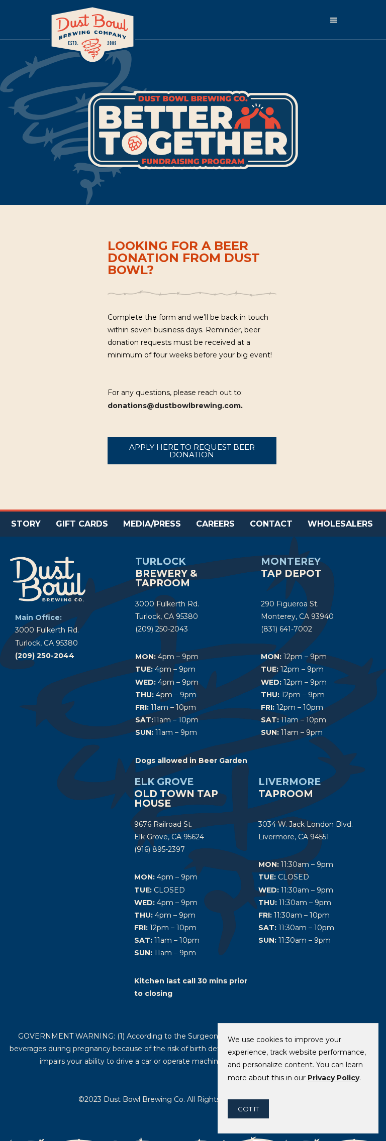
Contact (271, 524)
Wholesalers (340, 524)
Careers (215, 524)
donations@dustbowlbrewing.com (174, 405)
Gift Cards (82, 524)
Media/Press (152, 524)
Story (26, 524)
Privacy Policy (333, 1077)
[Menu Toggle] (334, 20)
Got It (248, 1109)
